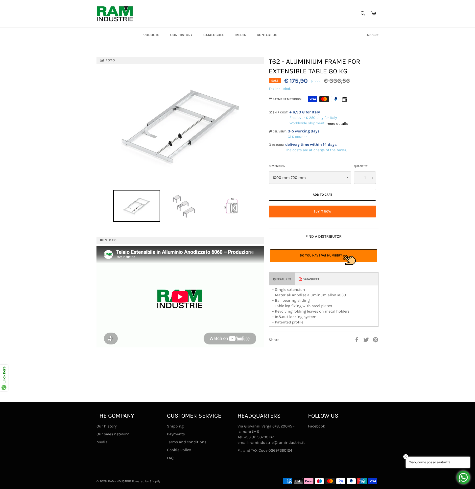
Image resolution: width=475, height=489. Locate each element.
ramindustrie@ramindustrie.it (277, 442)
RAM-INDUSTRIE (119, 481)
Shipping (175, 426)
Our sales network (112, 434)
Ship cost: (280, 112)
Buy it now (322, 211)
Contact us (267, 35)
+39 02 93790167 (259, 437)
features (283, 279)
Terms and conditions (186, 442)
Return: (277, 145)
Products (150, 35)
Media (240, 35)
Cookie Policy (179, 449)
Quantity (361, 166)
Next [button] (257, 206)
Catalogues (213, 35)
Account (372, 35)
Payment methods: (287, 99)
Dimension (277, 166)
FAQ (170, 457)
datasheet (310, 279)
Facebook (316, 426)
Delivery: (279, 131)
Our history (181, 35)
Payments (176, 434)
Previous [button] (110, 206)
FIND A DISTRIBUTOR (324, 236)
